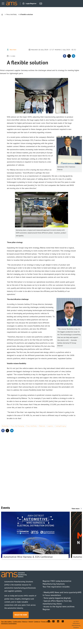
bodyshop (5, 426)
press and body (31, 426)
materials (42, 426)
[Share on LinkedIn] (73, 56)
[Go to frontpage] (11, 3)
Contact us (37, 621)
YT (58, 621)
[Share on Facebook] (64, 56)
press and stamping (17, 426)
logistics (50, 426)
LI (49, 621)
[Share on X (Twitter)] (69, 56)
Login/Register (31, 3)
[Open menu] (3, 3)
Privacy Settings (46, 621)
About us (24, 621)
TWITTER (63, 621)
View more (75, 509)
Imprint (31, 621)
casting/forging (60, 426)
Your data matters (6, 621)
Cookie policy (17, 621)
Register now (21, 615)
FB (53, 621)
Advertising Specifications (9, 623)
